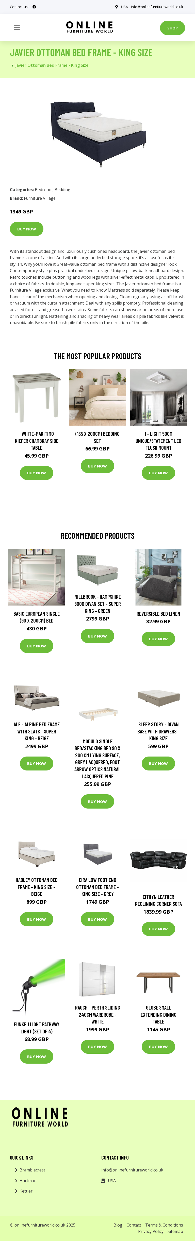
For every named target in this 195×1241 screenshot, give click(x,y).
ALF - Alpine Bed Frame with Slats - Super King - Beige (37, 731)
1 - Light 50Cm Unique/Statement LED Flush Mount (158, 440)
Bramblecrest (32, 1170)
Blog (117, 1225)
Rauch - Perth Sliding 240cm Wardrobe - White (97, 1014)
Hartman (28, 1180)
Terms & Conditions (164, 1225)
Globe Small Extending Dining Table (158, 1014)
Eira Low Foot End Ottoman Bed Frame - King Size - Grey (97, 887)
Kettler (26, 1191)
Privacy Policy (151, 1231)
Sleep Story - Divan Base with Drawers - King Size (158, 731)
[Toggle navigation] (17, 27)
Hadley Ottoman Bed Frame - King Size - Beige (37, 887)
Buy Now (26, 228)
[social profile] (34, 7)
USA (124, 6)
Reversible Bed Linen (158, 613)
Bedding (62, 189)
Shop (172, 27)
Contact (133, 1225)
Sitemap (175, 1231)
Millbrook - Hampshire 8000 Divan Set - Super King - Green (97, 603)
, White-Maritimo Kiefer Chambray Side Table (36, 440)
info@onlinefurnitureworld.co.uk (157, 6)
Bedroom (44, 189)
